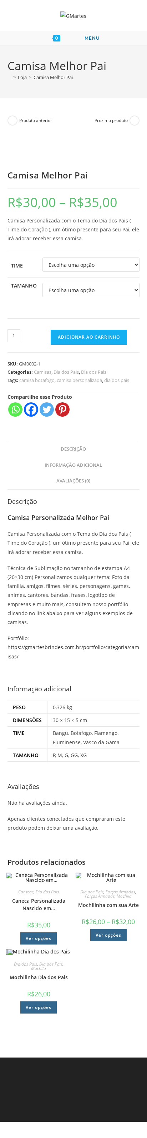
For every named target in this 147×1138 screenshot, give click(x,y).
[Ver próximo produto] (135, 121)
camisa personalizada (79, 380)
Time (17, 265)
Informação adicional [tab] (73, 465)
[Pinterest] (62, 409)
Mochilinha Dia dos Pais (39, 977)
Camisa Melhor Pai (53, 77)
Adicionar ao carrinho (89, 337)
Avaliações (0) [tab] (73, 481)
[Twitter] (47, 409)
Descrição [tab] (73, 449)
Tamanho (24, 285)
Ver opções (38, 938)
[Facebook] (31, 409)
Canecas (26, 892)
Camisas (42, 372)
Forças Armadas (120, 892)
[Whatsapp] (15, 409)
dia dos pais (116, 380)
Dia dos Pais (66, 372)
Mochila (124, 896)
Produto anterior (35, 120)
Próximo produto (111, 120)
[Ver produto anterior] (12, 121)
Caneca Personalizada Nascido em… (38, 904)
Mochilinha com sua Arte (108, 905)
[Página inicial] (9, 77)
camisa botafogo (37, 380)
